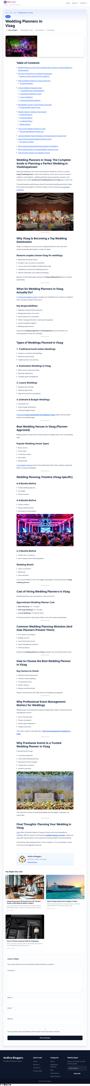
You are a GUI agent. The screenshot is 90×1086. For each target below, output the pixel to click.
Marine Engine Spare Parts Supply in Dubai (62, 901)
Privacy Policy (37, 1071)
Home (68, 3)
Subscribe (77, 1073)
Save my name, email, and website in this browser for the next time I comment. (33, 1032)
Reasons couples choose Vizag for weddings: (34, 76)
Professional (36, 415)
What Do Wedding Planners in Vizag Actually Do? (34, 81)
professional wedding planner (28, 297)
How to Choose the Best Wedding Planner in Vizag (35, 139)
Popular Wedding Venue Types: (30, 107)
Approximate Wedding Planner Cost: (32, 131)
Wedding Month (25, 124)
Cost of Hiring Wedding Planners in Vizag (31, 129)
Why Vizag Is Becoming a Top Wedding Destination (35, 73)
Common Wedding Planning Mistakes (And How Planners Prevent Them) (42, 136)
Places (52, 1061)
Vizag (18, 832)
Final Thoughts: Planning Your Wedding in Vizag (34, 153)
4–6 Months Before (26, 118)
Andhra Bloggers (13, 30)
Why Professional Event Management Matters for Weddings (38, 146)
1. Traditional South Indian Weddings (32, 90)
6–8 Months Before (26, 114)
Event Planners (55, 1076)
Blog (11, 12)
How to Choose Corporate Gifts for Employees (23, 941)
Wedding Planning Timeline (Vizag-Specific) (32, 112)
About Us (75, 3)
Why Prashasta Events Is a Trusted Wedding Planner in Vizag (38, 149)
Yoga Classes (54, 1073)
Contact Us (83, 3)
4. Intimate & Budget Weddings (30, 100)
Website (10, 1019)
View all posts (32, 862)
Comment (11, 970)
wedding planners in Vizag (55, 835)
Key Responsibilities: (26, 83)
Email (9, 1008)
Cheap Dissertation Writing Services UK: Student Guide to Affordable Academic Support (24, 902)
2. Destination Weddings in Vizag (30, 94)
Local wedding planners (24, 465)
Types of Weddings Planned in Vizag (30, 88)
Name (10, 997)
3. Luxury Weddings (26, 97)
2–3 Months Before (26, 121)
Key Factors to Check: (27, 142)
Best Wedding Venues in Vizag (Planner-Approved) (35, 105)
